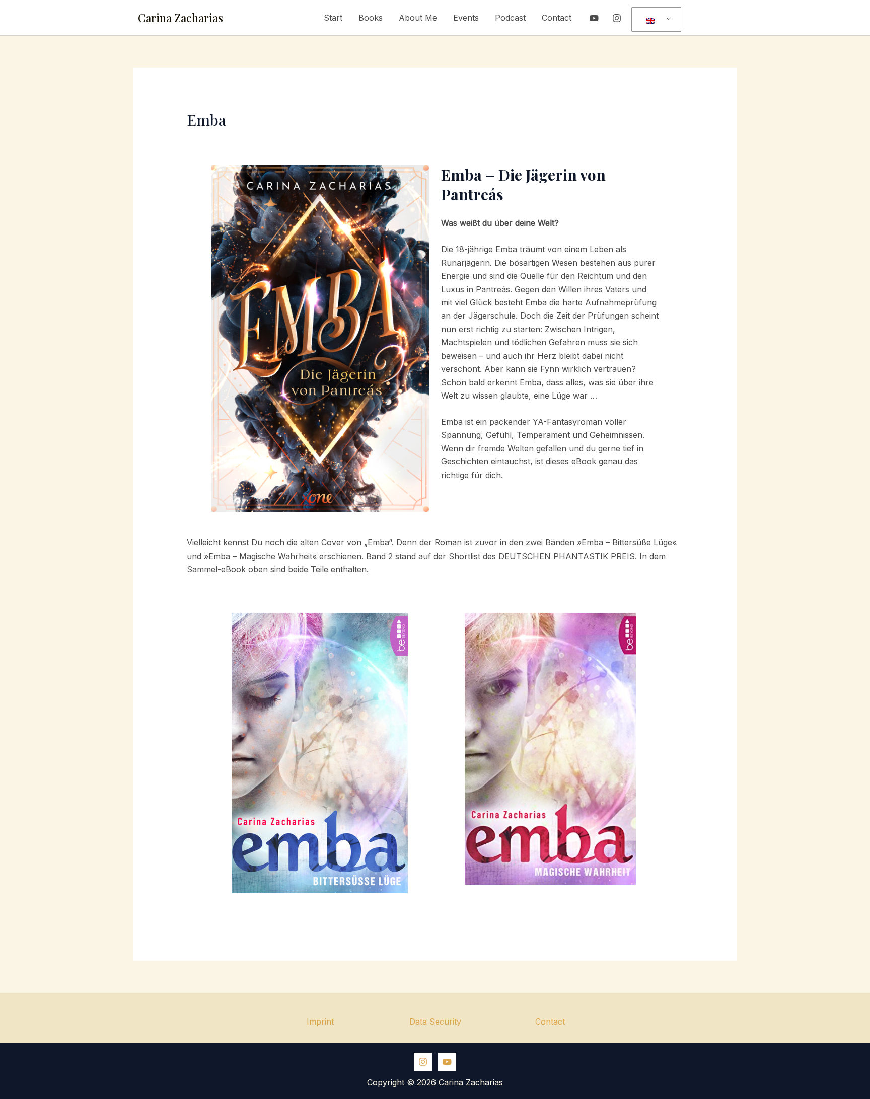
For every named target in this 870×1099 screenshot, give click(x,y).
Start (333, 18)
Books (370, 18)
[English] (654, 20)
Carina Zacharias (180, 17)
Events (466, 18)
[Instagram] (616, 18)
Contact (556, 18)
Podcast (510, 18)
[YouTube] (594, 18)
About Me (418, 18)
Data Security (435, 1021)
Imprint (320, 1021)
